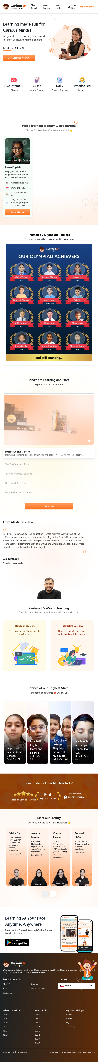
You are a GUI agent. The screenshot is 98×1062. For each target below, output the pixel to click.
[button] (34, 6)
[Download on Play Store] (17, 942)
